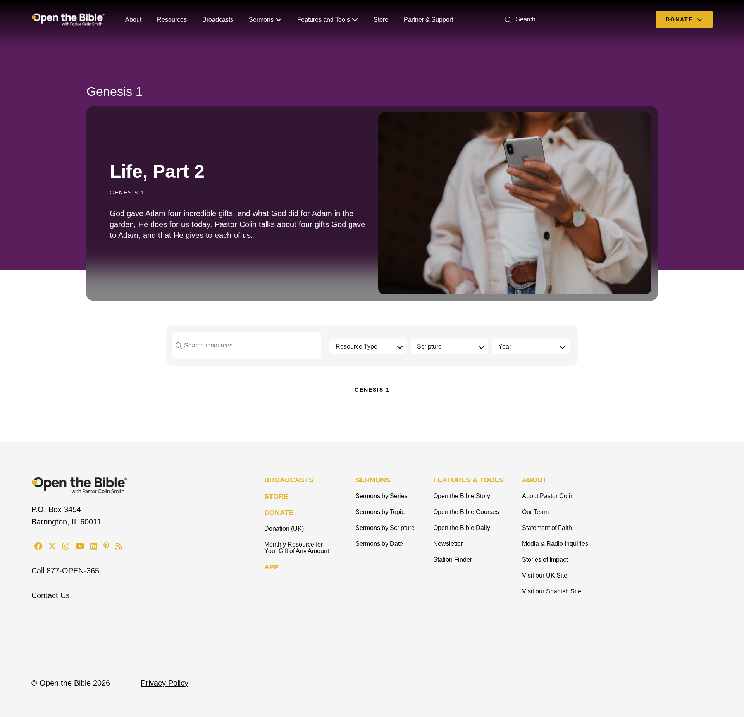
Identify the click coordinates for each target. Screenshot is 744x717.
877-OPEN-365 (72, 570)
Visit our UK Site (544, 575)
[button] (519, 19)
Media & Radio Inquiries (555, 543)
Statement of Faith (547, 527)
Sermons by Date (379, 543)
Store (381, 19)
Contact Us (50, 595)
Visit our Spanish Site (551, 591)
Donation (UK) (284, 528)
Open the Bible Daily (461, 527)
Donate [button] (680, 19)
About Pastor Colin (548, 496)
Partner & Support (428, 19)
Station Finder (452, 559)
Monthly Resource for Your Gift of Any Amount (296, 547)
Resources (172, 19)
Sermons (261, 19)
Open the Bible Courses (466, 512)
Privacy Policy (164, 683)
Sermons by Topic (380, 512)
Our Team (535, 512)
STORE (276, 496)
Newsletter (448, 543)
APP (271, 567)
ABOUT (534, 479)
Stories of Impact (545, 559)
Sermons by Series (381, 496)
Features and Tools (323, 19)
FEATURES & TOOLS (468, 479)
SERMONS (373, 479)
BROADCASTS (288, 479)
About (133, 19)
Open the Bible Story (461, 496)
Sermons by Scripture (385, 527)
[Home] (68, 19)
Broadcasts (217, 19)
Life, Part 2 (157, 171)
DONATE (278, 512)
